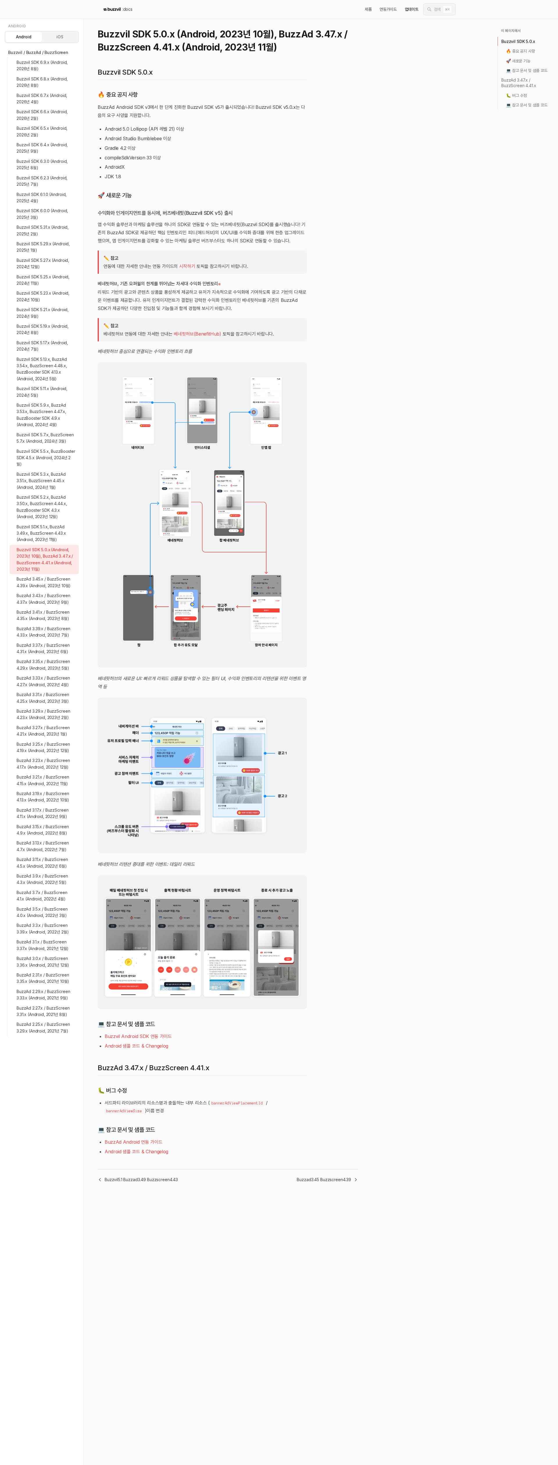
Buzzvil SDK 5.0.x (518, 41)
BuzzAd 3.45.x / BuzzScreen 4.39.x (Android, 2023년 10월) (44, 582)
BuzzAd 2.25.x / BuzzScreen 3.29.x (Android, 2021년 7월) (43, 1027)
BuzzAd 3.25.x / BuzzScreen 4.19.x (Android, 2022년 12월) (43, 747)
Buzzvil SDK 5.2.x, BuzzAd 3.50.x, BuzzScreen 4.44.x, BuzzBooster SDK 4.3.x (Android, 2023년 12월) (42, 507)
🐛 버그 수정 (516, 95)
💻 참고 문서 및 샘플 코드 (527, 70)
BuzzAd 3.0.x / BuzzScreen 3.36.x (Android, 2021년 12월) (43, 961)
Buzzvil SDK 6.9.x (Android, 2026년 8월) (42, 65)
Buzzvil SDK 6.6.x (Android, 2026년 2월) (42, 114)
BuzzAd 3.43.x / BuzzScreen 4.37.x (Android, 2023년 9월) (43, 598)
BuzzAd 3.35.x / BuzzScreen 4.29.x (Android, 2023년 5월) (43, 664)
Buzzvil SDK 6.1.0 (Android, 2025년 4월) (42, 197)
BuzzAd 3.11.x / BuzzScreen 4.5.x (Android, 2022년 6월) (42, 862)
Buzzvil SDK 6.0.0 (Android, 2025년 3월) (42, 213)
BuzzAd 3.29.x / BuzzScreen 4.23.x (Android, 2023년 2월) (43, 714)
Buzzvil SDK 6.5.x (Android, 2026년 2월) (42, 131)
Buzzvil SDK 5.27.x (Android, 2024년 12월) (43, 263)
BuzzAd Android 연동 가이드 (133, 1142)
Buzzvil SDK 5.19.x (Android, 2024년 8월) (43, 329)
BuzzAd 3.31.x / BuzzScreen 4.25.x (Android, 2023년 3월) (43, 697)
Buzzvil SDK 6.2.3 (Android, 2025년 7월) (42, 181)
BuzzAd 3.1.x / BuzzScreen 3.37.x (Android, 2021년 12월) (43, 945)
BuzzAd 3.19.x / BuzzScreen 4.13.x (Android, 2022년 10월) (43, 796)
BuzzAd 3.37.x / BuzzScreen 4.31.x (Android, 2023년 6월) (43, 648)
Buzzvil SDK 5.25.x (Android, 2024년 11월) (43, 280)
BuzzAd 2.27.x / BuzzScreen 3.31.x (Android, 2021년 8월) (43, 1011)
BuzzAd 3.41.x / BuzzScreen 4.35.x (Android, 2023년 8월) (43, 615)
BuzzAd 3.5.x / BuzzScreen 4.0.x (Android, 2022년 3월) (42, 912)
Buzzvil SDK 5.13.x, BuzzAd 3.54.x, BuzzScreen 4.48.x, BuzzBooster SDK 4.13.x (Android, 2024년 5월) (42, 369)
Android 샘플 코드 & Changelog (136, 1046)
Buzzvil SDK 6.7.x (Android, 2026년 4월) (42, 98)
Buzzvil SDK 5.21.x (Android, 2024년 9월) (43, 312)
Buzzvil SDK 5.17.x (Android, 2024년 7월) (42, 346)
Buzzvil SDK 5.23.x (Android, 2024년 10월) (43, 296)
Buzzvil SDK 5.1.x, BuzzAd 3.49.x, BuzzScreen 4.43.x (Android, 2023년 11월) (41, 533)
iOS (59, 36)
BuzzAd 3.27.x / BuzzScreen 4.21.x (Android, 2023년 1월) (43, 730)
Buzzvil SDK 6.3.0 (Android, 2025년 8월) (42, 164)
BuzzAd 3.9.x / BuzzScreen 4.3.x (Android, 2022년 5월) (42, 879)
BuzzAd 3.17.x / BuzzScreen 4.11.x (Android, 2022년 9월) (42, 813)
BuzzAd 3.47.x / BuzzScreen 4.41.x (518, 83)
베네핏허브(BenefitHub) (197, 334)
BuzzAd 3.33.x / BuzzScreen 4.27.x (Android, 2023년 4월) (43, 681)
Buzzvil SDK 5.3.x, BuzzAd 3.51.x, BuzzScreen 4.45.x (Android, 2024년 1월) (41, 481)
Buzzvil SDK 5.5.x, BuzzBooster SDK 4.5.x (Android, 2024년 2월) (46, 458)
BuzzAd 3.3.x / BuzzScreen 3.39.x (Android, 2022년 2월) (43, 928)
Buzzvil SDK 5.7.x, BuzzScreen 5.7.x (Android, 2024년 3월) (45, 438)
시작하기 (187, 266)
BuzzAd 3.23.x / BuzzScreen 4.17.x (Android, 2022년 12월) (43, 763)
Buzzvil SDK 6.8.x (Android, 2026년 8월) (42, 82)
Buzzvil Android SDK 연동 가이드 (138, 1036)
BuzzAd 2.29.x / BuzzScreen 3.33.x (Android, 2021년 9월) (43, 994)
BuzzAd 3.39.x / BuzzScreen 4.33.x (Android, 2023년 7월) (43, 631)
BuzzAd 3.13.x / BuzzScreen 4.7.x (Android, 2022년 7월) (43, 846)
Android (23, 36)
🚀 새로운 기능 (518, 60)
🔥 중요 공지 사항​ (520, 50)
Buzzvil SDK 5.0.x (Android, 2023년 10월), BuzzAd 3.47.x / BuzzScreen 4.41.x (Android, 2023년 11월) (45, 559)
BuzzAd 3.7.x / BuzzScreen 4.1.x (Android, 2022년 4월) (42, 895)
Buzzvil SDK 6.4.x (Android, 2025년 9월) (42, 148)
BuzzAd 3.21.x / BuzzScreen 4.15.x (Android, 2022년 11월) (43, 780)
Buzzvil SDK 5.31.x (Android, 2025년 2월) (43, 230)
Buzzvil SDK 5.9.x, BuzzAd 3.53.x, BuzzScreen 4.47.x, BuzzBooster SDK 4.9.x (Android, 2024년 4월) (41, 415)
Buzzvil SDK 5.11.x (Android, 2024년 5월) (42, 391)
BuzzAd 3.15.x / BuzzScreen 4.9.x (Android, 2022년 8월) (43, 829)
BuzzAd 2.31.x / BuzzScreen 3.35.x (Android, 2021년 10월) (43, 978)
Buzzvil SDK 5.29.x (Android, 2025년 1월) (43, 247)
